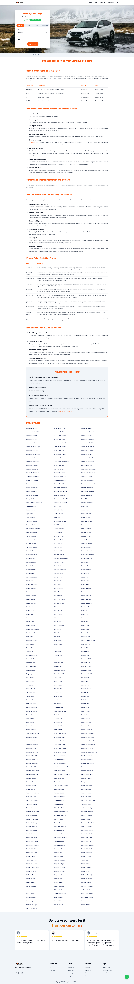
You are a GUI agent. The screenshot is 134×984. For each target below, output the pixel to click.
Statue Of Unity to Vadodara (61, 785)
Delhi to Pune (84, 621)
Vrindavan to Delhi (86, 689)
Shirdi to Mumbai (85, 525)
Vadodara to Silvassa (31, 797)
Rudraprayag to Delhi (59, 670)
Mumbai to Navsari (86, 566)
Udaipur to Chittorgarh (59, 860)
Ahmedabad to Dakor (59, 744)
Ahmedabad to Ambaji (59, 741)
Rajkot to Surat (85, 707)
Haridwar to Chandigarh (87, 811)
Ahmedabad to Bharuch (60, 443)
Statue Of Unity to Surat (60, 711)
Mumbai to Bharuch (86, 569)
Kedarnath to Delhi (86, 670)
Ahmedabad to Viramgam (87, 461)
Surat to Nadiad (58, 722)
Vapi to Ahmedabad (31, 506)
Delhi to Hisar (84, 577)
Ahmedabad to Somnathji (32, 461)
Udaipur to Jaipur (85, 860)
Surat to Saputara (86, 722)
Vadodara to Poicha (59, 800)
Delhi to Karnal (85, 581)
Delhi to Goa (57, 633)
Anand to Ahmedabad (86, 465)
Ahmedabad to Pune (31, 458)
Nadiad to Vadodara (59, 789)
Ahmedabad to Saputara (87, 737)
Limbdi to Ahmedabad (87, 487)
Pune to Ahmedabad (86, 495)
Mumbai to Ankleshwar (60, 569)
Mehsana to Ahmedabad (32, 473)
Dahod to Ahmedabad (86, 756)
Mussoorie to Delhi (31, 666)
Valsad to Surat (30, 696)
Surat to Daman (58, 715)
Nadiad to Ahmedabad (59, 473)
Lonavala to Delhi (85, 644)
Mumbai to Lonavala (31, 554)
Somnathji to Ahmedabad (87, 499)
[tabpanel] (32, 37)
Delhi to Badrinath (86, 588)
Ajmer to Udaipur (58, 882)
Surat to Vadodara (31, 729)
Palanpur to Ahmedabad (32, 499)
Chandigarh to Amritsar (87, 830)
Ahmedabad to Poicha (32, 752)
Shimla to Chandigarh (86, 826)
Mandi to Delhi (30, 681)
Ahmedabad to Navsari (60, 454)
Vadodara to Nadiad (86, 804)
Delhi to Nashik (85, 625)
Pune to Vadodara (30, 789)
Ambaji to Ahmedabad (32, 763)
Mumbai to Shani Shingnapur (88, 554)
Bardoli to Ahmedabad (59, 484)
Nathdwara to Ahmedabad (88, 491)
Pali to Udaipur (30, 901)
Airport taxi (71, 970)
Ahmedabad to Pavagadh (60, 748)
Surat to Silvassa (85, 711)
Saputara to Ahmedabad (60, 759)
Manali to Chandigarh (59, 823)
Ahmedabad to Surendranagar (61, 461)
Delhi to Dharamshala (86, 603)
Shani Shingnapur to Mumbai (61, 525)
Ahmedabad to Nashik (87, 454)
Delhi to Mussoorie (31, 595)
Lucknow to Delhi (30, 689)
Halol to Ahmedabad (31, 491)
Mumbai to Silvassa (59, 562)
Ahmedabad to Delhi (31, 640)
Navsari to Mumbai (59, 536)
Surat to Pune (30, 726)
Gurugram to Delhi (58, 659)
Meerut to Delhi (85, 685)
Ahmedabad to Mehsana (60, 432)
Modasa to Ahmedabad (32, 756)
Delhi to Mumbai (30, 621)
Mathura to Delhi (58, 689)
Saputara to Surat (31, 703)
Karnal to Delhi (85, 651)
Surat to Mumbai (30, 517)
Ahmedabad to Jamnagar (87, 450)
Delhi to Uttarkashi (59, 603)
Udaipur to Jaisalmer (31, 864)
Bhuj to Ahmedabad (59, 469)
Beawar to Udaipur (31, 886)
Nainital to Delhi (58, 666)
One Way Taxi (36, 55)
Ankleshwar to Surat (31, 711)
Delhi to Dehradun (58, 592)
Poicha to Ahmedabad (87, 770)
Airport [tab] (28, 25)
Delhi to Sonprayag (31, 603)
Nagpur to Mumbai (31, 525)
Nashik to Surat (85, 703)
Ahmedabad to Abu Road (32, 443)
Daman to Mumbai (86, 532)
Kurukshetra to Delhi (31, 655)
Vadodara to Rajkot (86, 793)
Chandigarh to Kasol (59, 841)
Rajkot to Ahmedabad (32, 480)
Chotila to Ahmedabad (59, 770)
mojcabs (33, 142)
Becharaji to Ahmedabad (87, 763)
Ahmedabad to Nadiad (32, 435)
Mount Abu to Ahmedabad (88, 473)
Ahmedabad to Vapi (59, 465)
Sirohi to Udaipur (58, 904)
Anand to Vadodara (86, 789)
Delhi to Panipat (58, 584)
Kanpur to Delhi (58, 685)
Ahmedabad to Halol (59, 450)
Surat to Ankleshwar (86, 729)
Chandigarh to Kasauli (32, 841)
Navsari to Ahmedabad (32, 495)
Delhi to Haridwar (85, 592)
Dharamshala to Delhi (86, 674)
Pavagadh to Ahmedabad (32, 770)
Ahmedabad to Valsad (32, 465)
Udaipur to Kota (85, 864)
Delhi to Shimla (58, 610)
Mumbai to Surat (58, 547)
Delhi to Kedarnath (86, 599)
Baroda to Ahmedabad (32, 469)
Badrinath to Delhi (86, 659)
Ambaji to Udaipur (86, 882)
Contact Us (110, 2)
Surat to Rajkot (58, 729)
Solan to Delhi (84, 681)
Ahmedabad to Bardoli (87, 443)
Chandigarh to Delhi (86, 513)
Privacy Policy (106, 967)
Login (51, 973)
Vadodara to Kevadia (31, 804)
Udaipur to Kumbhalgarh (32, 867)
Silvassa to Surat (30, 692)
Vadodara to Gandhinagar (32, 793)
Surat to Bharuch (85, 718)
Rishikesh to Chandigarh (60, 826)
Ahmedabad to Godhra (59, 737)
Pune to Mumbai (85, 517)
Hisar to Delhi (84, 648)
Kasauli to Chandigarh (32, 819)
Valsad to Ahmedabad (87, 502)
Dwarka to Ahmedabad (32, 487)
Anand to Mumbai (85, 540)
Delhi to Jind (29, 581)
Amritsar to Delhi (58, 513)
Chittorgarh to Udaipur (87, 886)
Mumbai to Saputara (31, 577)
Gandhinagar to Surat (31, 707)
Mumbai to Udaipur (31, 897)
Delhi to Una (29, 614)
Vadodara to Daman (86, 797)
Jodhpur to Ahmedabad (32, 476)
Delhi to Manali (85, 607)
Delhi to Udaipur (30, 882)
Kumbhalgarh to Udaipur (60, 893)
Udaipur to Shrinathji (86, 875)
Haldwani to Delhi (30, 662)
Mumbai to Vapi (85, 562)
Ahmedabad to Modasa (60, 733)
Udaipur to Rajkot (58, 875)
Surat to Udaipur (85, 904)
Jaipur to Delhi (85, 510)
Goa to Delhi (29, 648)
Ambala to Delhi (58, 648)
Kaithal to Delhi (58, 651)
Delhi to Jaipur (58, 506)
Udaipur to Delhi (58, 852)
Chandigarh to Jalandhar (60, 837)
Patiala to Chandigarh (31, 826)
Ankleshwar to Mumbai (32, 540)
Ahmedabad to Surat (31, 439)
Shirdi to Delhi (30, 644)
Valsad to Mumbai (31, 536)
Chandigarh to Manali (59, 845)
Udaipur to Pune (30, 875)
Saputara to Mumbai (86, 543)
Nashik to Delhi (58, 640)
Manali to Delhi (85, 677)
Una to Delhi (29, 685)
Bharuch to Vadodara (31, 782)
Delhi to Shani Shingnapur (33, 629)
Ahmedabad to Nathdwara (33, 454)
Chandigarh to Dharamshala (61, 834)
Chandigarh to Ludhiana (32, 845)
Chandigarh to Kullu (86, 841)
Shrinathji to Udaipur (31, 904)
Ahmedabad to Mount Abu (88, 432)
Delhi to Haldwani (30, 592)
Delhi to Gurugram (58, 588)
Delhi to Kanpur (58, 614)
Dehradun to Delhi (58, 662)
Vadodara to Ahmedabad (60, 480)
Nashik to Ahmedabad (59, 495)
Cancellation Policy (107, 970)
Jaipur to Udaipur (31, 890)
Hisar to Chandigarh (31, 815)
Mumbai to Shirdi (30, 558)
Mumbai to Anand (30, 573)
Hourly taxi (70, 976)
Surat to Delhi (29, 636)
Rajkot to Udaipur (85, 901)
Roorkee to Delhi (30, 670)
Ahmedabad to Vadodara (87, 439)
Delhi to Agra (84, 506)
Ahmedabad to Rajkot (59, 439)
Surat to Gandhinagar (86, 726)
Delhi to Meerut (85, 614)
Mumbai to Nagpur (59, 554)
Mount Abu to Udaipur (87, 893)
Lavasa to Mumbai (86, 528)
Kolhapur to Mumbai (59, 528)
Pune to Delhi (57, 636)
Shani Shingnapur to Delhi (88, 640)
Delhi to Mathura (58, 618)
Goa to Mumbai (58, 543)
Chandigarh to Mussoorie (87, 845)
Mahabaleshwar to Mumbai (33, 528)
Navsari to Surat (58, 696)
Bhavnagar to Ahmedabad (88, 484)
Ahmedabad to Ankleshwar (88, 744)
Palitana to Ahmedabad (87, 767)
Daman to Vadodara (59, 782)
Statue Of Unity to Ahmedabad (62, 774)
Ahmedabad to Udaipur (87, 435)
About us (87, 967)
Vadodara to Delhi (85, 636)
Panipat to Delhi (58, 655)
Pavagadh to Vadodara (87, 782)
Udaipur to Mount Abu (59, 867)
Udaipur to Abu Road (86, 852)
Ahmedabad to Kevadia (60, 752)
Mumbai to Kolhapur (86, 558)
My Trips (52, 970)
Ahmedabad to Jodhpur (60, 435)
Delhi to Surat (57, 621)
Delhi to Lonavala (30, 633)
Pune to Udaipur (58, 901)
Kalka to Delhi (30, 677)
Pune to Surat (57, 703)
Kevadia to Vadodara (86, 785)
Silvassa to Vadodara (86, 778)
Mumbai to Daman (31, 566)
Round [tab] (36, 25)
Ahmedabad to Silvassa (87, 733)
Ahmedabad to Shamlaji (87, 741)
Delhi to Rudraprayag (59, 599)
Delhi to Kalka (30, 607)
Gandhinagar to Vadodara (87, 774)
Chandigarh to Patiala (31, 849)
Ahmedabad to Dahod (31, 737)
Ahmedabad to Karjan (32, 741)
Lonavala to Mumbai (86, 521)
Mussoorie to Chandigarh (87, 823)
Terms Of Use (106, 973)
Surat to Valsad (85, 715)
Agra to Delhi (29, 513)
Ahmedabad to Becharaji (32, 744)
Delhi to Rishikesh (86, 595)
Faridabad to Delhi (31, 659)
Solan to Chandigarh (31, 830)
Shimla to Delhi (58, 681)
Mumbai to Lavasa (31, 562)
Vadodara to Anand (31, 808)
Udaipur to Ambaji (58, 856)
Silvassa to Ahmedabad (60, 756)
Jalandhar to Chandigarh (60, 815)
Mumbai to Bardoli (31, 569)
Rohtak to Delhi (85, 655)
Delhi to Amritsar (30, 510)
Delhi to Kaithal (58, 581)
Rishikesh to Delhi (86, 666)
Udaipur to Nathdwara (59, 871)
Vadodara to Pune (58, 804)
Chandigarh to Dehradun (32, 834)
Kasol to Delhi (57, 677)
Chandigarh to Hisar (31, 837)
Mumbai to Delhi (85, 633)
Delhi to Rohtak (85, 584)
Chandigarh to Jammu (87, 837)
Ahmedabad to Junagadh (87, 446)
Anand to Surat (58, 700)
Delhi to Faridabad (31, 588)
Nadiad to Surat (85, 700)
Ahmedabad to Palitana (32, 748)
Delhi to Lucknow (30, 618)
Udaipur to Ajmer (30, 856)
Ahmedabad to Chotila (87, 748)
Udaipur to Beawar (86, 856)
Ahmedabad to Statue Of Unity (89, 752)
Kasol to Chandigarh (59, 819)
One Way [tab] (20, 25)
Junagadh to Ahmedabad (60, 487)
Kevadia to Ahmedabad (32, 774)
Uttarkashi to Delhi (59, 674)
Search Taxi (32, 44)
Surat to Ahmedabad (86, 476)
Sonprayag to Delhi (31, 674)
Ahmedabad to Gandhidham (33, 432)
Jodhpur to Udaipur (86, 890)
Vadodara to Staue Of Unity (88, 800)
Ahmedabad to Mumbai (60, 521)
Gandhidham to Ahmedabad (88, 469)
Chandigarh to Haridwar (87, 834)
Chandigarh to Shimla (86, 849)
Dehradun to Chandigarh (32, 811)
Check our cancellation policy (66, 411)
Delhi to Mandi (30, 610)
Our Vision (87, 976)
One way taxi (71, 967)
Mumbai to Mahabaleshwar (61, 558)
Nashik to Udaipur (58, 897)
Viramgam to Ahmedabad (60, 502)
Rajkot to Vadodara (59, 778)
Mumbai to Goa (85, 573)
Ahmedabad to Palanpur (60, 458)
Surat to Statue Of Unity (32, 733)
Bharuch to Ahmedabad (32, 484)
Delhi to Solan (84, 610)
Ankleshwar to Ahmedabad (61, 767)
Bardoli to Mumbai (86, 536)
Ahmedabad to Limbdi (32, 450)
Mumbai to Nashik (86, 547)
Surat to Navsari (30, 718)
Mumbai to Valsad (58, 566)
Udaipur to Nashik (31, 871)
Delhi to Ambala (58, 577)
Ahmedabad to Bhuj (86, 428)
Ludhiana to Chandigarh (32, 823)
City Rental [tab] (45, 25)
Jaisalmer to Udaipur (59, 890)
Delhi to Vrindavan (86, 618)
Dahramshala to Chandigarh (61, 811)
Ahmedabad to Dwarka (60, 446)
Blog (96, 2)
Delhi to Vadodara (30, 625)
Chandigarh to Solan (31, 852)
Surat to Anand (30, 722)
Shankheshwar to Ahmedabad (34, 502)
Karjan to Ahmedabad (87, 759)
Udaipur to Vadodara (86, 878)
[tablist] (32, 25)
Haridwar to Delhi (85, 662)
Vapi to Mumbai (58, 532)
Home (90, 2)
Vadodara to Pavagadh (32, 800)
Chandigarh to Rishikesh (60, 849)
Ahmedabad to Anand (31, 428)
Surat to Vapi (29, 715)
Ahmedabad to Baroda (59, 428)
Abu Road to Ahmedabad (87, 480)
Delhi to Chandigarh (59, 510)
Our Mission (88, 973)
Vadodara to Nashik (59, 793)
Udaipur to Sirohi (30, 878)
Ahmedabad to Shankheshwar (89, 458)
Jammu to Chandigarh (87, 815)
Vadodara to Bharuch (59, 797)
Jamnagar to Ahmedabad (60, 491)
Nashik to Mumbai (58, 517)
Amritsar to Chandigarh (87, 808)
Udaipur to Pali (85, 871)
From (18, 29)
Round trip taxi (71, 973)
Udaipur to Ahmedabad (60, 476)
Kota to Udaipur (30, 893)
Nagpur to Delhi (58, 644)
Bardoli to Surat (85, 696)
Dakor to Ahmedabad (31, 767)
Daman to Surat (85, 692)
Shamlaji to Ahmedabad (60, 763)
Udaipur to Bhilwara (31, 860)
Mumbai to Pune (30, 551)
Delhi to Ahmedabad (59, 625)
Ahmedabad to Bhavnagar (33, 446)
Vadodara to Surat (58, 707)
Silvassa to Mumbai (31, 532)
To (17, 36)
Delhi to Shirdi (57, 629)
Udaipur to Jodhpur (59, 864)
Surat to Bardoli (58, 718)
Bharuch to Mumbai (59, 540)
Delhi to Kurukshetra (31, 584)
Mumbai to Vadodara (59, 551)
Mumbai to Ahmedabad (87, 551)
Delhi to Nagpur (85, 629)
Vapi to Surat (57, 692)
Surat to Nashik (58, 726)
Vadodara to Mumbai (31, 521)
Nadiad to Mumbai (31, 543)
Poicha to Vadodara (31, 785)
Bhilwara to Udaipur (59, 886)
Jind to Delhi (29, 651)
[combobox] (32, 32)
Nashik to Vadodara (31, 778)
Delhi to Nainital (58, 595)
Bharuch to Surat (30, 700)
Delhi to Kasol (57, 607)
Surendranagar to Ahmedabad (61, 499)
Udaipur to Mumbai (86, 867)
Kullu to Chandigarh (86, 819)
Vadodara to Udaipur (31, 908)
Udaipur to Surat (58, 878)
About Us (102, 2)
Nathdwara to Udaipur (87, 897)
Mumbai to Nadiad (58, 573)
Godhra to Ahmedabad (32, 759)
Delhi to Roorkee (30, 599)
